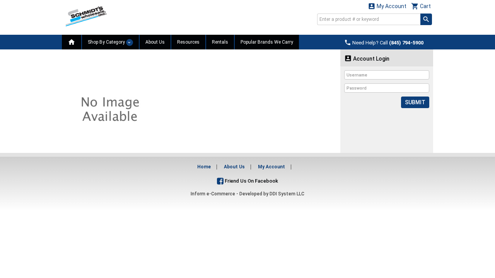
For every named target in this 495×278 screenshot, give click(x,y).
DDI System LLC (287, 194)
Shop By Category (107, 42)
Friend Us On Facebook (251, 181)
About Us (155, 42)
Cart (421, 6)
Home (204, 167)
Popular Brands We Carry (267, 42)
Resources (188, 42)
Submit (415, 102)
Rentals (220, 42)
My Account (387, 6)
